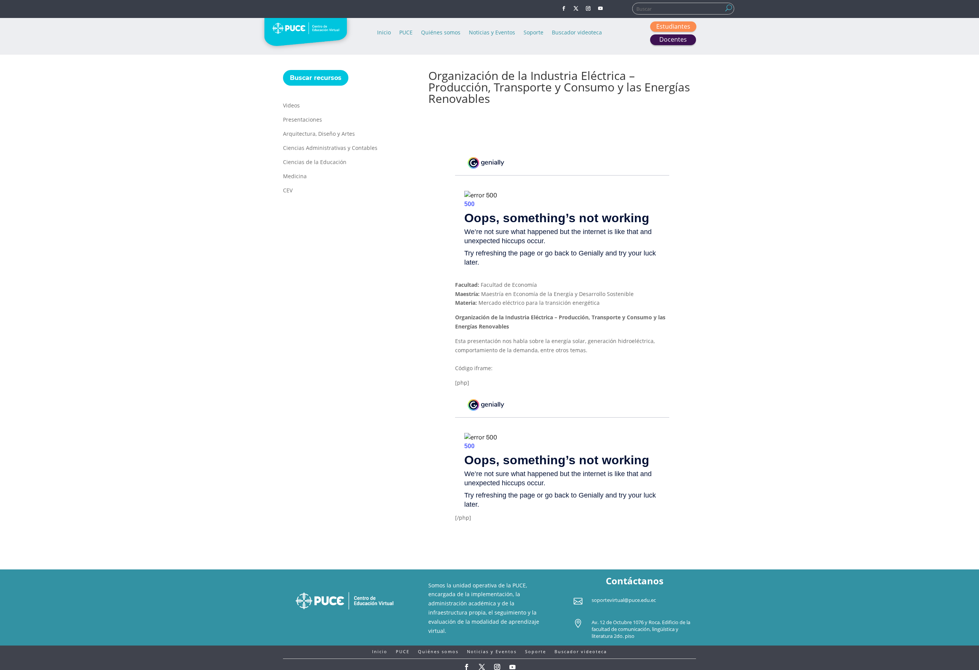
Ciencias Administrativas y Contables (330, 148)
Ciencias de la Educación (314, 162)
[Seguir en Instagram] (588, 8)
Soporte (533, 33)
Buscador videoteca (577, 33)
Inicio (384, 33)
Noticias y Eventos (492, 33)
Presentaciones (302, 120)
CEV (288, 191)
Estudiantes (673, 26)
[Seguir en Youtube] (600, 8)
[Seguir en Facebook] (563, 8)
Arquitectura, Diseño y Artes (319, 134)
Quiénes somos (440, 33)
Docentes (673, 39)
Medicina (295, 177)
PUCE (406, 33)
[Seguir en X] (576, 8)
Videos (291, 106)
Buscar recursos (316, 77)
